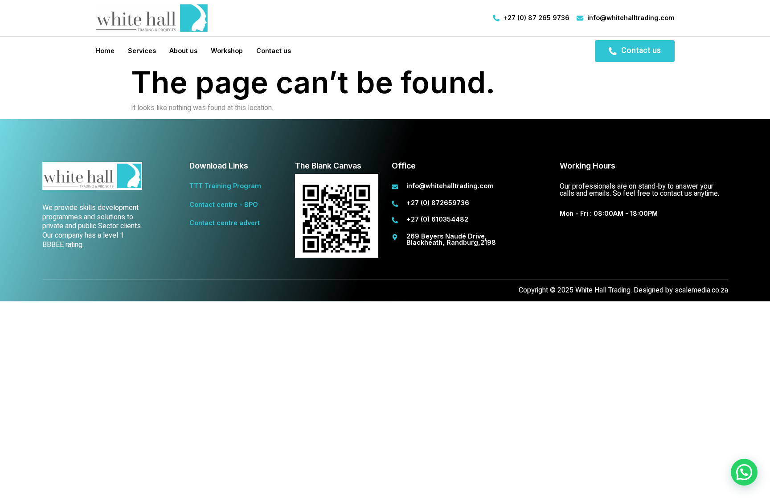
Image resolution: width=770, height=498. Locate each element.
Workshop (227, 50)
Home (105, 50)
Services (142, 50)
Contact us (273, 50)
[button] (744, 472)
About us (183, 50)
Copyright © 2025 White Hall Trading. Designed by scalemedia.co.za (623, 290)
